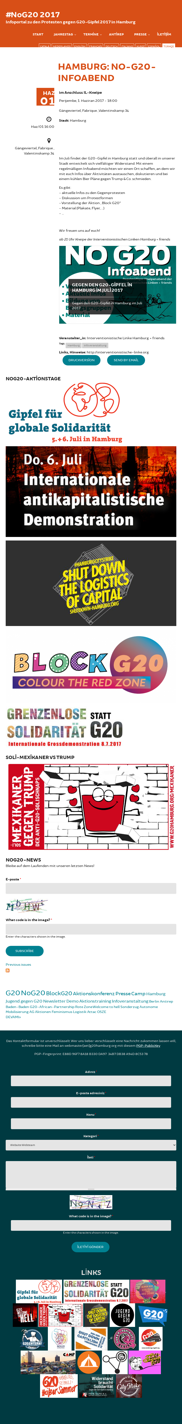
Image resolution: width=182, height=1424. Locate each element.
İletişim (164, 34)
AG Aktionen (40, 1012)
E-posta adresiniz (91, 1093)
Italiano (127, 46)
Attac (91, 1012)
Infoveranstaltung (95, 345)
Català (44, 46)
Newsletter (54, 1001)
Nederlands (62, 46)
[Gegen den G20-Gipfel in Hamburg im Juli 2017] (117, 285)
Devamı (12, 1017)
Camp (138, 994)
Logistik (79, 1012)
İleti (91, 1157)
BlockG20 (59, 993)
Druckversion (81, 360)
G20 (13, 993)
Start (38, 34)
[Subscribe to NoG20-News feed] (91, 970)
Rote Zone (83, 1007)
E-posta (13, 879)
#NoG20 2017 (33, 15)
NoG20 (33, 993)
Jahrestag (63, 34)
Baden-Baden (17, 1007)
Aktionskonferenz (94, 994)
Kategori (91, 1136)
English (80, 46)
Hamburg (74, 345)
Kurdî (140, 46)
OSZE (101, 1012)
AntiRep (116, 34)
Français (95, 46)
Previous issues (18, 964)
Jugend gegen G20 (24, 1001)
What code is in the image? (29, 920)
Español (154, 46)
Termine (91, 34)
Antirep (166, 1001)
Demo (72, 1001)
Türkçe (169, 46)
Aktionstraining (95, 1001)
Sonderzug (129, 1007)
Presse (140, 34)
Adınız (91, 1072)
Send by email (126, 360)
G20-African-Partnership (52, 1007)
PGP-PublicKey (148, 1046)
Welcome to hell (106, 1007)
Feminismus (62, 1012)
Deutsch (111, 46)
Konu (91, 1115)
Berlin (154, 1001)
